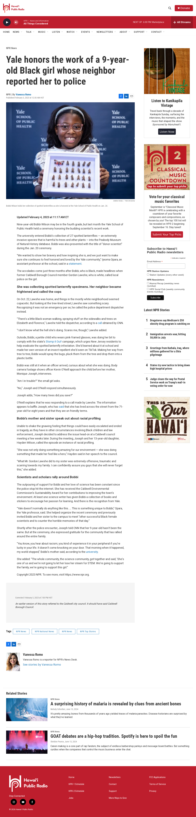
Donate (185, 8)
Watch (71, 32)
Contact (113, 784)
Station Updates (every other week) (166, 275)
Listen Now (167, 131)
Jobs (71, 798)
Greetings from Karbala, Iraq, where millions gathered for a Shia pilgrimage (169, 351)
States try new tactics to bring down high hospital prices (170, 367)
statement (75, 263)
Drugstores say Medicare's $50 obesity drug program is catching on (170, 322)
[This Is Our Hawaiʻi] (167, 420)
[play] (6, 22)
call (100, 323)
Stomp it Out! (54, 341)
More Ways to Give (118, 798)
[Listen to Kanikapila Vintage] (167, 71)
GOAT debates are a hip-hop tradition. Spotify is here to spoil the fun (114, 736)
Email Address (155, 261)
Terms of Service (157, 784)
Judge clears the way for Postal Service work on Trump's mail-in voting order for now (167, 382)
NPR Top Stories (88, 631)
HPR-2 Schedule (76, 791)
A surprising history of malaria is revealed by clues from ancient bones (116, 703)
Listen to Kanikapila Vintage (166, 103)
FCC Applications (157, 777)
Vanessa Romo (23, 94)
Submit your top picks (167, 234)
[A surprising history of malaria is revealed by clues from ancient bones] (26, 709)
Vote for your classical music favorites (167, 199)
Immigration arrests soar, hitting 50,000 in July (168, 336)
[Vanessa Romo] (13, 662)
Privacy (152, 791)
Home (6, 32)
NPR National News (44, 631)
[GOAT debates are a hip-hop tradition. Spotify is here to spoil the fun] (26, 742)
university (92, 551)
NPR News (11, 48)
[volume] (16, 22)
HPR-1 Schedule (76, 784)
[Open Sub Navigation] (22, 32)
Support (113, 791)
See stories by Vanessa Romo (42, 664)
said (61, 406)
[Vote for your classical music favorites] (167, 167)
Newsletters (115, 777)
